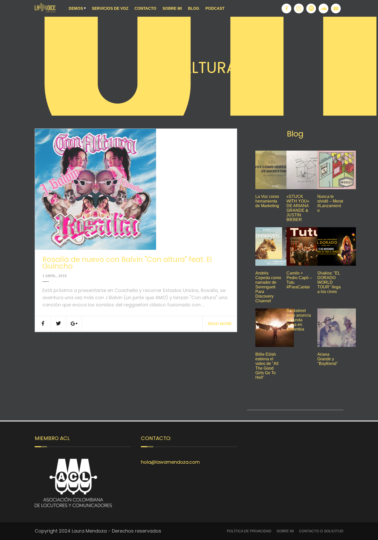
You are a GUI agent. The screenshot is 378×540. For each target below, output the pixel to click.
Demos (76, 8)
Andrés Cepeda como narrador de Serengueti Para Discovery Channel (268, 287)
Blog (193, 8)
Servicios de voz (110, 8)
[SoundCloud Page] (323, 8)
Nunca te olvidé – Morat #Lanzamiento (330, 203)
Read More (220, 324)
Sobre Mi (172, 8)
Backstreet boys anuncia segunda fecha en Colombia (298, 319)
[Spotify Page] (311, 8)
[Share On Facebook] (43, 323)
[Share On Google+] (74, 323)
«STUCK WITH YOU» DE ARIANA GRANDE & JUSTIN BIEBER (297, 208)
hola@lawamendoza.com (170, 462)
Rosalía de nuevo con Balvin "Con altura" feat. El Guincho (127, 262)
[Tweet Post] (58, 323)
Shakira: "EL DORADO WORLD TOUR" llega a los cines (329, 282)
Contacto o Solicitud (321, 531)
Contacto (145, 8)
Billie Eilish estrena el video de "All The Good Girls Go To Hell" (266, 366)
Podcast (214, 8)
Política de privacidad (249, 531)
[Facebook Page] (286, 8)
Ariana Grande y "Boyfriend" (327, 359)
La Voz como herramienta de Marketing (267, 201)
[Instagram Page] (299, 8)
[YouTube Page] (336, 8)
